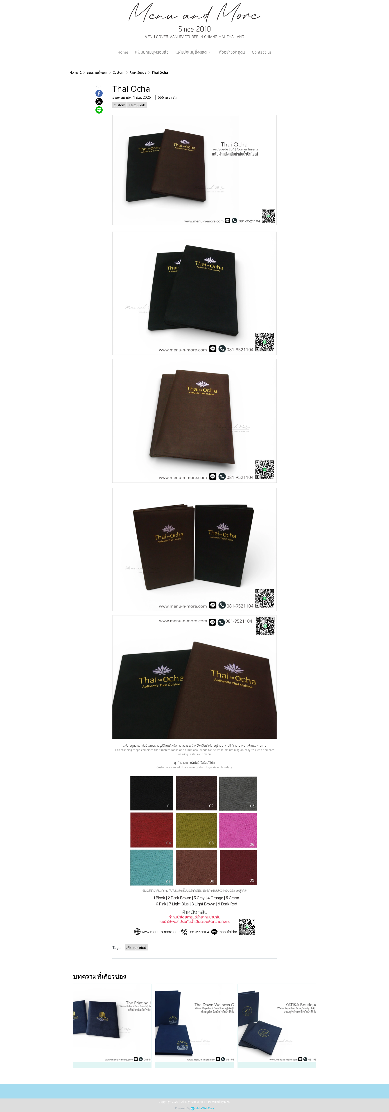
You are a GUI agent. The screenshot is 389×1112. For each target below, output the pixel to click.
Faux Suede (137, 72)
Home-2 (75, 72)
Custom (118, 72)
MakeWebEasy (204, 1108)
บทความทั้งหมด (97, 72)
